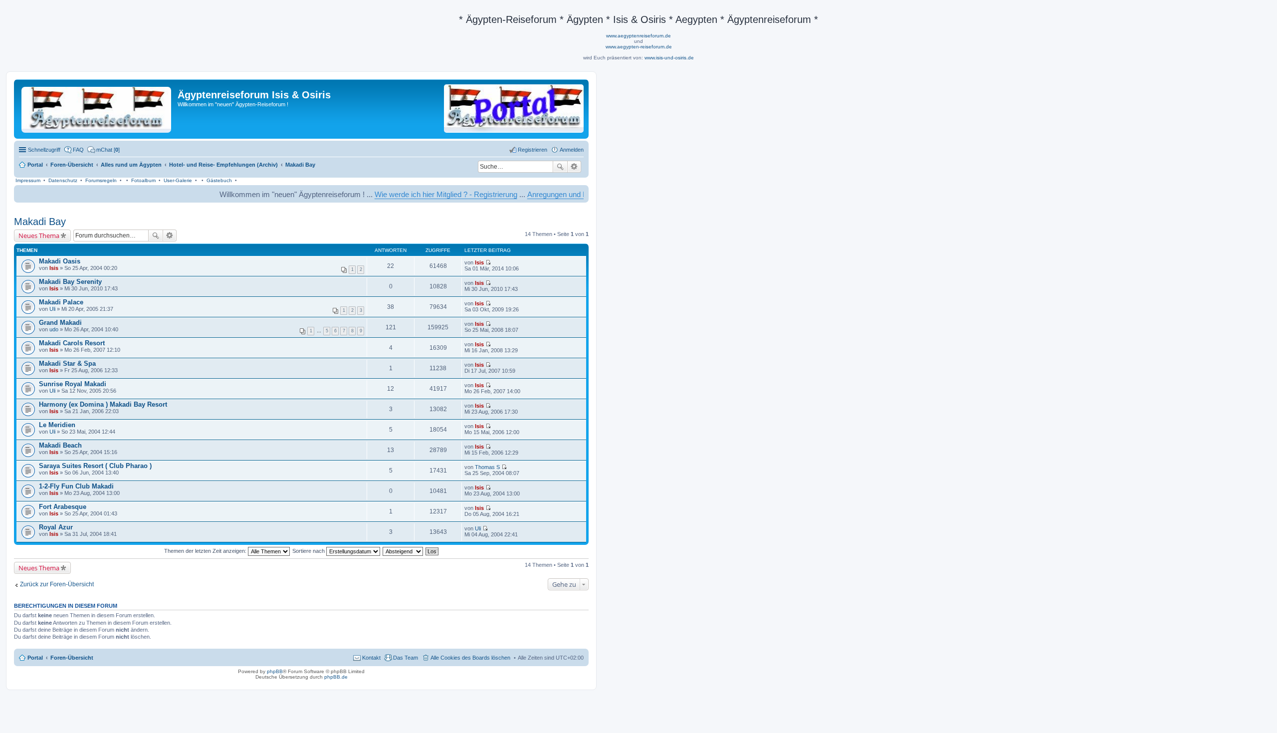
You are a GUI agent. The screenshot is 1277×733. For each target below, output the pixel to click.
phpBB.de (336, 677)
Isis (53, 268)
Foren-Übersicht (71, 658)
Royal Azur (56, 527)
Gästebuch (219, 180)
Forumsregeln (101, 180)
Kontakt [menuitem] (371, 658)
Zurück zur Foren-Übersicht (57, 584)
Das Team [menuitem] (405, 658)
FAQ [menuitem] (78, 150)
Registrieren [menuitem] (532, 150)
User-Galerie (178, 180)
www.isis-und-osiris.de (669, 57)
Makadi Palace (61, 302)
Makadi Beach (60, 445)
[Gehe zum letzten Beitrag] (488, 262)
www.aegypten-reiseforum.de (639, 46)
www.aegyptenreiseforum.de (638, 35)
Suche (560, 167)
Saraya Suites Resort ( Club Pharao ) (95, 466)
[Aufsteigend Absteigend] (403, 551)
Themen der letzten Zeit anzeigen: (206, 551)
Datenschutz (62, 180)
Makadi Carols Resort (72, 343)
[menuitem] (103, 150)
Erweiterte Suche (574, 167)
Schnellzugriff (44, 150)
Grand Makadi (60, 322)
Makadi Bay (40, 221)
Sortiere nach (309, 551)
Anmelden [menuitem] (572, 150)
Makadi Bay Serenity (70, 281)
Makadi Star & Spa (67, 363)
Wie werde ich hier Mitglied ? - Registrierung (420, 194)
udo (53, 329)
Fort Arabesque (62, 506)
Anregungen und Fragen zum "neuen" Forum (574, 194)
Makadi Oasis (59, 261)
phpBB (275, 671)
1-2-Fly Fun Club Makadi (76, 486)
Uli (52, 309)
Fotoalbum (143, 180)
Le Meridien (57, 425)
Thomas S (487, 467)
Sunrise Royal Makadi (72, 384)
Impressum (27, 180)
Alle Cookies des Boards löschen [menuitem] (470, 658)
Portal (35, 165)
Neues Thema (38, 235)
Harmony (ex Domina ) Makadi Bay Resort (103, 404)
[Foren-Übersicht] (97, 108)
